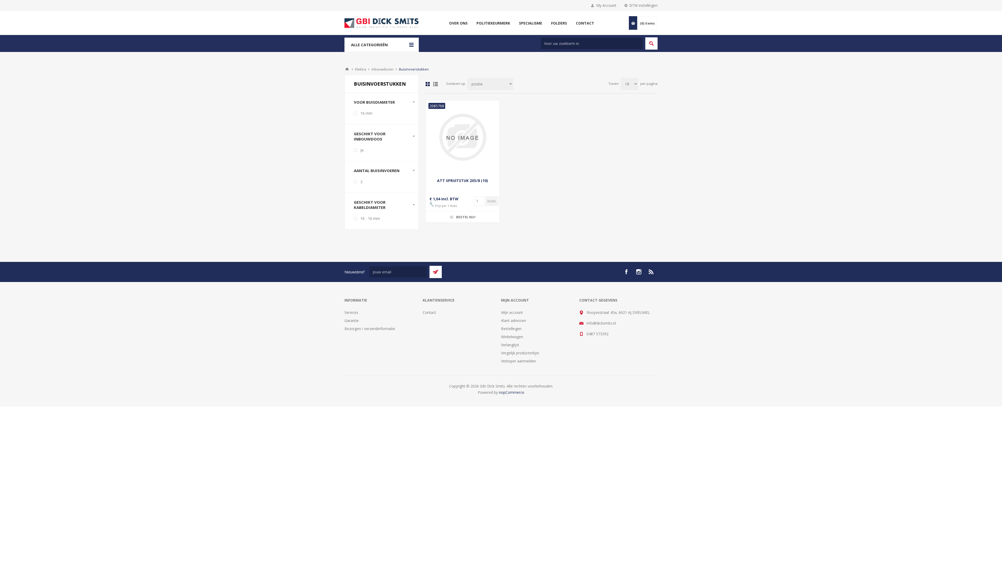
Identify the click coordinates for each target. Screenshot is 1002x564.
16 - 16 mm (370, 218)
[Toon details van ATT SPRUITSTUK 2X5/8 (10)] (462, 137)
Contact (429, 312)
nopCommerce (511, 392)
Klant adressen (513, 320)
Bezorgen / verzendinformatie (369, 328)
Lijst (435, 84)
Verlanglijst (510, 344)
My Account (606, 5)
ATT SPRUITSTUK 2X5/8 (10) (462, 180)
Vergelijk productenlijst (520, 352)
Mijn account (512, 312)
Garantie (351, 320)
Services (351, 312)
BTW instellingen (643, 5)
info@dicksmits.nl (601, 323)
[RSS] (651, 272)
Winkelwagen (512, 336)
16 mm (366, 113)
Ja (361, 150)
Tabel (427, 84)
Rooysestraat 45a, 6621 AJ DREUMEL (618, 312)
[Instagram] (639, 272)
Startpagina (347, 69)
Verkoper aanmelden (518, 361)
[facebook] (626, 272)
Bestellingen (511, 328)
